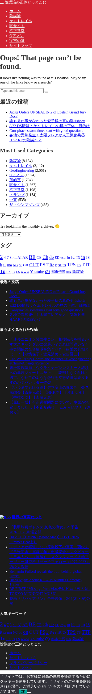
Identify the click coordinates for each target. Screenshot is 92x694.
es (61, 257)
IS (88, 257)
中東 (13, 200)
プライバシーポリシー (28, 663)
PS (42, 265)
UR (13, 272)
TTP (86, 265)
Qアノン (16, 36)
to (64, 264)
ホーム (15, 11)
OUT (34, 264)
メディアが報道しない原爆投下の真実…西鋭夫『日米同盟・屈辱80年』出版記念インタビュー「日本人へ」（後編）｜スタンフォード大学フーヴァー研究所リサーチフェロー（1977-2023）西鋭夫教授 (49, 557)
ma (9, 265)
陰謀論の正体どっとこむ (25, 2)
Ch (45, 257)
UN (8, 272)
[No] (29, 692)
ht (68, 257)
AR (25, 257)
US (18, 272)
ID (78, 257)
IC (73, 257)
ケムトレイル (20, 21)
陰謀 (68, 272)
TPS (71, 265)
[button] (46, 91)
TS (79, 265)
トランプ (17, 195)
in (83, 257)
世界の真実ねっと (27, 517)
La (4, 265)
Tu (2, 271)
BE (32, 257)
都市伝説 (58, 272)
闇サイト (17, 26)
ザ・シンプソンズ (24, 205)
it (1, 264)
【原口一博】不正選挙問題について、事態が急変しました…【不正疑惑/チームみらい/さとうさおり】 (50, 407)
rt (56, 265)
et (65, 257)
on (25, 264)
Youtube (37, 271)
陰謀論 (15, 16)
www (25, 272)
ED (57, 257)
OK (23, 691)
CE (39, 257)
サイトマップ (20, 46)
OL (20, 265)
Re (52, 265)
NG (15, 265)
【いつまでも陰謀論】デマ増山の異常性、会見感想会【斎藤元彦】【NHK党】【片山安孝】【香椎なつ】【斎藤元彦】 (49, 392)
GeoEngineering (21, 170)
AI (19, 257)
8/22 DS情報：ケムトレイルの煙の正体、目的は (49, 126)
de (51, 257)
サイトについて (22, 658)
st (60, 264)
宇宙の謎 (17, 41)
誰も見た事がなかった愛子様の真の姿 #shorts (47, 121)
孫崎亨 (15, 180)
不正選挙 (17, 31)
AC (15, 257)
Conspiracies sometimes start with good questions (46, 131)
